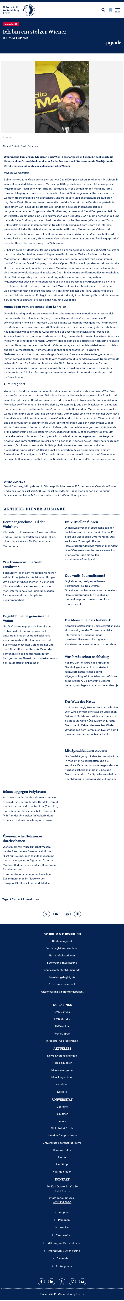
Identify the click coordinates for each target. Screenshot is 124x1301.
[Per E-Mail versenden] (56, 914)
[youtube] (82, 1281)
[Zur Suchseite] (103, 10)
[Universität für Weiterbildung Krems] (20, 9)
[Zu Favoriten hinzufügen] (77, 914)
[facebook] (41, 1281)
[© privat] (62, 97)
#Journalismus (30, 899)
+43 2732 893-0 (62, 1202)
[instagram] (72, 1281)
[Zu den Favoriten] (110, 10)
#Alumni (15, 899)
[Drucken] (67, 914)
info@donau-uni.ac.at (62, 1197)
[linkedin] (51, 1281)
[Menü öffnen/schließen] (117, 10)
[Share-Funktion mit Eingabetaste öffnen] (46, 914)
